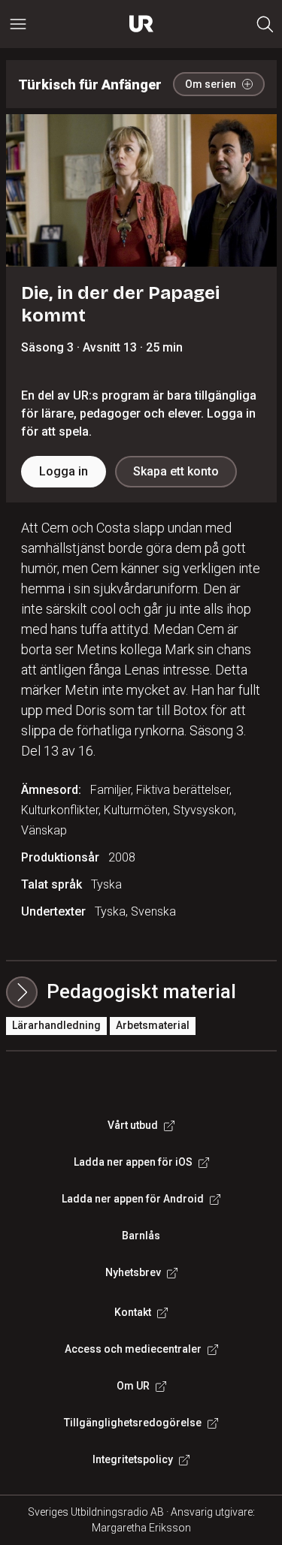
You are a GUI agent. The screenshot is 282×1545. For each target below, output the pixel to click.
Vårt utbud (133, 1125)
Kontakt (132, 1312)
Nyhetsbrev (133, 1272)
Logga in (63, 471)
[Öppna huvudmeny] (18, 24)
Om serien (210, 84)
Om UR (133, 1386)
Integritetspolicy (132, 1459)
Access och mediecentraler (133, 1349)
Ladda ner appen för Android (133, 1199)
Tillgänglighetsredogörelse (133, 1423)
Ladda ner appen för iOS (133, 1162)
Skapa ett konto (176, 471)
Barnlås (141, 1236)
